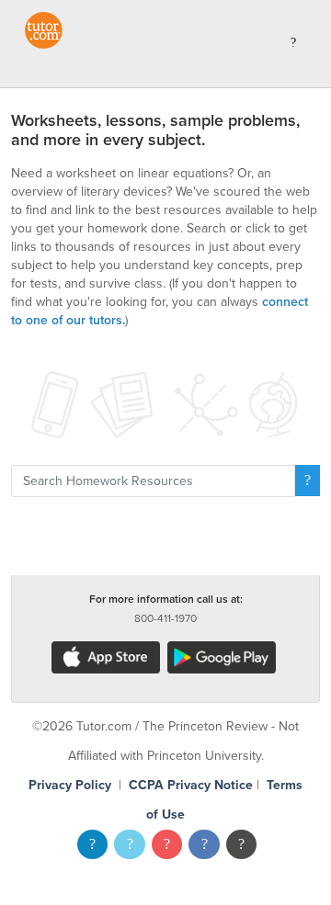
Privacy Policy (70, 785)
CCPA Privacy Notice (191, 785)
